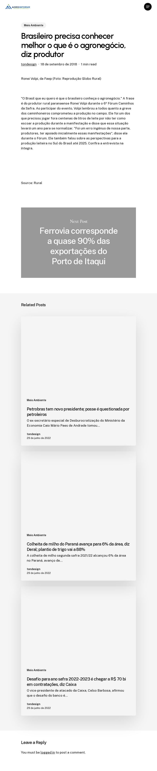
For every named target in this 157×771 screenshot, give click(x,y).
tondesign (29, 64)
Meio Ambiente (33, 25)
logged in (48, 752)
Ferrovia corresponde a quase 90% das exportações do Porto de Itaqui (78, 242)
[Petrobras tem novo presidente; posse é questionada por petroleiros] (78, 381)
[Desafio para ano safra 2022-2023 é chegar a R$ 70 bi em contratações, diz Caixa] (78, 651)
